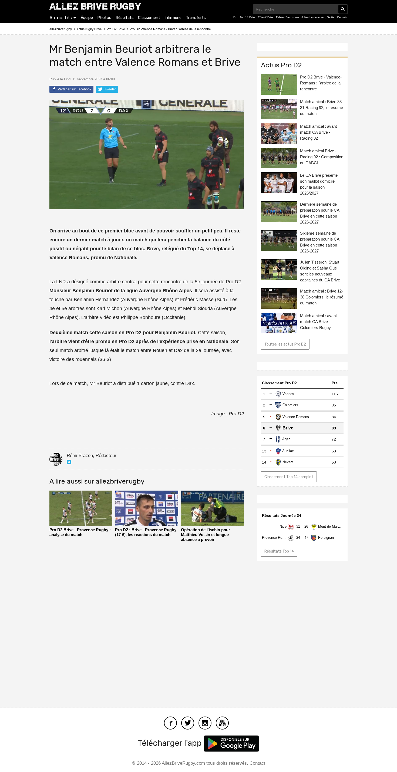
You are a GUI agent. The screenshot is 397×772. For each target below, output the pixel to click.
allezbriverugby (60, 29)
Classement (149, 17)
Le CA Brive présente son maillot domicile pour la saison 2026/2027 (319, 184)
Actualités (60, 17)
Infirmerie (172, 17)
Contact (257, 763)
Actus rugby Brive (89, 29)
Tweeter (109, 89)
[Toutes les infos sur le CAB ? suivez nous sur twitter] (187, 722)
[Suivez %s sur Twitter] (69, 462)
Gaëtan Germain (337, 17)
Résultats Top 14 (279, 551)
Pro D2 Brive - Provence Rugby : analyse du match (80, 532)
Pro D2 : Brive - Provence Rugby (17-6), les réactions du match (145, 532)
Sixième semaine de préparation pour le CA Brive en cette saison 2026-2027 (319, 242)
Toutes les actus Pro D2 (285, 344)
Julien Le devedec (313, 17)
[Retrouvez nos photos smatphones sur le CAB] (204, 722)
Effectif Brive (266, 17)
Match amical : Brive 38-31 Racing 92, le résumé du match (321, 107)
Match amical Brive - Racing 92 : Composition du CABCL (321, 157)
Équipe (86, 17)
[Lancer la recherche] (342, 9)
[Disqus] (146, 623)
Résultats (125, 17)
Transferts (196, 17)
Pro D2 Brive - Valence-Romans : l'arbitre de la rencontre (321, 83)
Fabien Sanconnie (288, 17)
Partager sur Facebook (74, 89)
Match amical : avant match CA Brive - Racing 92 (318, 132)
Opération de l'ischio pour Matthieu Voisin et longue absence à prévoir (205, 534)
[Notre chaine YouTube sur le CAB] (222, 722)
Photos (104, 17)
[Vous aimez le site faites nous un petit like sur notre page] (170, 722)
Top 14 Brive (248, 17)
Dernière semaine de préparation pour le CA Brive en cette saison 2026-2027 (319, 213)
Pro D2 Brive (116, 29)
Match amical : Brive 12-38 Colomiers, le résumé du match (321, 297)
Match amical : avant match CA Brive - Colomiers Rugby (318, 322)
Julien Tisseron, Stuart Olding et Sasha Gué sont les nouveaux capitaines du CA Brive (320, 271)
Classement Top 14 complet (288, 477)
